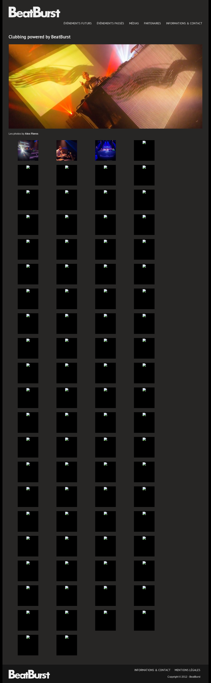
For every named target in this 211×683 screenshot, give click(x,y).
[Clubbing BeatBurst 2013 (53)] (28, 463)
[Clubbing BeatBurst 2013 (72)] (144, 562)
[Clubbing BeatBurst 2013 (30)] (66, 315)
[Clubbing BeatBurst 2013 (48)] (144, 414)
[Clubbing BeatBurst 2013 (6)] (66, 166)
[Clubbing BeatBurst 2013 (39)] (105, 364)
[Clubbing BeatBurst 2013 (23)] (105, 265)
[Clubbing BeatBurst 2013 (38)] (66, 364)
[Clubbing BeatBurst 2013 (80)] (144, 612)
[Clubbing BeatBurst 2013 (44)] (144, 389)
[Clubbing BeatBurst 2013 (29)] (28, 315)
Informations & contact (184, 23)
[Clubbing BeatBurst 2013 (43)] (105, 389)
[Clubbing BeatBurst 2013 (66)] (66, 537)
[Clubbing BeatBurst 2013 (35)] (105, 340)
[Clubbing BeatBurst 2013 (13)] (28, 216)
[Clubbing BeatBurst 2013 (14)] (66, 216)
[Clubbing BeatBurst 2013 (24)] (144, 265)
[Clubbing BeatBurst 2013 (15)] (105, 216)
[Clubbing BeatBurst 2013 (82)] (66, 636)
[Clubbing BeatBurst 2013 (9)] (28, 191)
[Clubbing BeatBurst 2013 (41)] (28, 389)
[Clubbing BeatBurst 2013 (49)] (28, 439)
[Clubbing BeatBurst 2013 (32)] (144, 315)
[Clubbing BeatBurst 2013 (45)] (28, 414)
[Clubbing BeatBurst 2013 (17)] (28, 241)
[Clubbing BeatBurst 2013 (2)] (66, 150)
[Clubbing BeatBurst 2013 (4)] (144, 142)
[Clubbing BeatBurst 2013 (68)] (144, 537)
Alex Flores (31, 133)
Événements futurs (78, 23)
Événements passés (110, 23)
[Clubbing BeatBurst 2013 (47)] (105, 414)
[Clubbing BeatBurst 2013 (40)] (144, 364)
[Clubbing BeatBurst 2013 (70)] (66, 562)
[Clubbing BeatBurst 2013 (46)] (66, 414)
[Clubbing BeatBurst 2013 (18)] (66, 241)
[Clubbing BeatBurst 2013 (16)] (144, 216)
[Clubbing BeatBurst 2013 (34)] (66, 340)
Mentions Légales (187, 670)
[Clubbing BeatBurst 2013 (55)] (105, 463)
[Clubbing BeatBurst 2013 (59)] (105, 488)
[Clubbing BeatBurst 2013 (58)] (66, 488)
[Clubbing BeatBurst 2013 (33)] (28, 340)
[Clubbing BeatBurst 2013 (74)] (66, 587)
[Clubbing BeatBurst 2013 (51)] (105, 439)
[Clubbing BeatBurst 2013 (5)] (28, 166)
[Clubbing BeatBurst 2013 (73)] (28, 587)
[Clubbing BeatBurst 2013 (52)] (144, 439)
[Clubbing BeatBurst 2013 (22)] (66, 265)
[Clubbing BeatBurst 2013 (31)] (105, 315)
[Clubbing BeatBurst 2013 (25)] (28, 290)
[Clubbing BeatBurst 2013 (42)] (66, 389)
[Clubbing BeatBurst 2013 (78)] (66, 612)
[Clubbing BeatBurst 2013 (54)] (66, 463)
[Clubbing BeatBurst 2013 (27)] (105, 290)
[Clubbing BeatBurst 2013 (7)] (105, 166)
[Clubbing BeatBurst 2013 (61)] (28, 513)
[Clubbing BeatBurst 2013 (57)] (28, 488)
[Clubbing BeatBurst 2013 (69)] (28, 562)
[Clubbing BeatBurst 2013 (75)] (105, 587)
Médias (134, 23)
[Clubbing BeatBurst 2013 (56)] (144, 463)
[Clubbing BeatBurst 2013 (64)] (144, 513)
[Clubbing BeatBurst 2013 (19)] (105, 241)
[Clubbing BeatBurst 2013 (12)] (144, 191)
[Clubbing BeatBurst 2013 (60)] (144, 488)
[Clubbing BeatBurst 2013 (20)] (144, 241)
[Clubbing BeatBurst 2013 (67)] (105, 537)
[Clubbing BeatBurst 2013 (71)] (105, 562)
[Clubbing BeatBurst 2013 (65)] (28, 537)
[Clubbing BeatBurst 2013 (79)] (105, 612)
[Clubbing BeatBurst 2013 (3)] (105, 150)
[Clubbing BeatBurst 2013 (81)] (28, 636)
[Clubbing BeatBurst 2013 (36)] (144, 340)
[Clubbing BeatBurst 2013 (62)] (66, 513)
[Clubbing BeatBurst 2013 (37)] (28, 364)
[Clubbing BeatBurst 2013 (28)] (144, 290)
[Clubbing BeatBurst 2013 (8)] (144, 166)
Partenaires (152, 23)
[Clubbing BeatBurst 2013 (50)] (66, 439)
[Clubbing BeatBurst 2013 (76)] (144, 587)
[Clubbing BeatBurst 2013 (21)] (28, 265)
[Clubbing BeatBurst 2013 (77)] (28, 612)
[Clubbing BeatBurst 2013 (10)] (66, 191)
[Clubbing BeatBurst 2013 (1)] (28, 150)
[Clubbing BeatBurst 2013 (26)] (66, 290)
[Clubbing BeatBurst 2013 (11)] (105, 191)
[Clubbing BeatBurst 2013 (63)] (105, 513)
